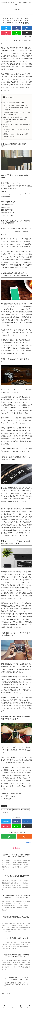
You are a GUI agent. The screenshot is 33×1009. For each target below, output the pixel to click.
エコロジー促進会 (6, 809)
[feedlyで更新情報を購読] (8, 836)
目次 (7, 97)
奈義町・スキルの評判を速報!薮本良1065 (15, 117)
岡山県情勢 (17, 809)
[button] (29, 490)
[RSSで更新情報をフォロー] (24, 836)
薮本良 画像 (5, 812)
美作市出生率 (25, 809)
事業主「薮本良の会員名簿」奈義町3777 (16, 105)
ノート (4, 806)
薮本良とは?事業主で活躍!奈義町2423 (14, 103)
